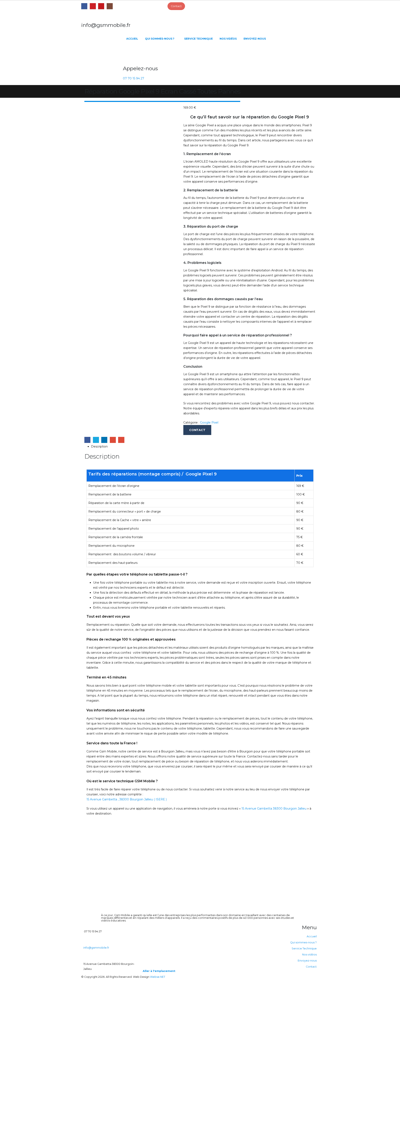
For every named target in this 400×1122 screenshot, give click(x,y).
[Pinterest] (93, 6)
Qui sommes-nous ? (159, 38)
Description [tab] (99, 446)
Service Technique (198, 38)
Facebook (87, 440)
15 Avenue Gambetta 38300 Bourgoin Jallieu (273, 808)
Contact (311, 966)
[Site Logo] (102, 53)
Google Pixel (209, 422)
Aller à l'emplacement (159, 971)
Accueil (132, 38)
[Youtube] (101, 6)
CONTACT (197, 430)
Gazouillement (96, 440)
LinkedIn (104, 440)
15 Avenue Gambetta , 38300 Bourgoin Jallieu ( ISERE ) (126, 799)
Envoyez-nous (255, 38)
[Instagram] (110, 6)
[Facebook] (84, 6)
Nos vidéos (228, 38)
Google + (113, 440)
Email (121, 440)
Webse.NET (157, 976)
